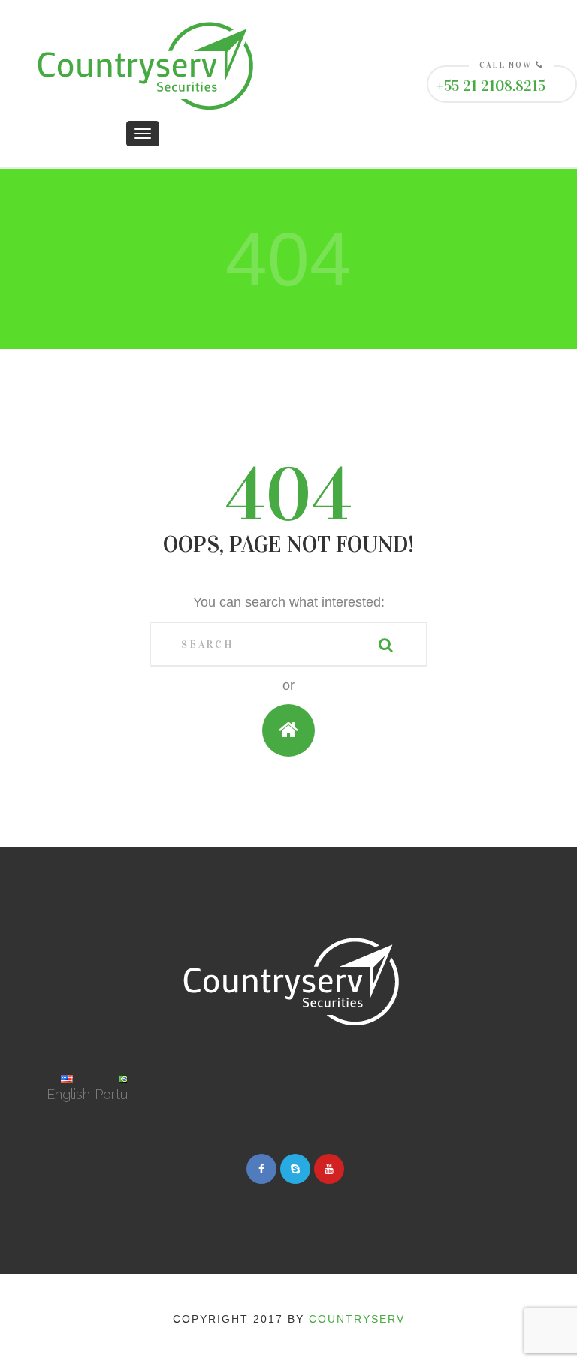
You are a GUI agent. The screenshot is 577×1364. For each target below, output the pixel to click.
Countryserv (357, 1319)
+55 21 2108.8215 (490, 86)
